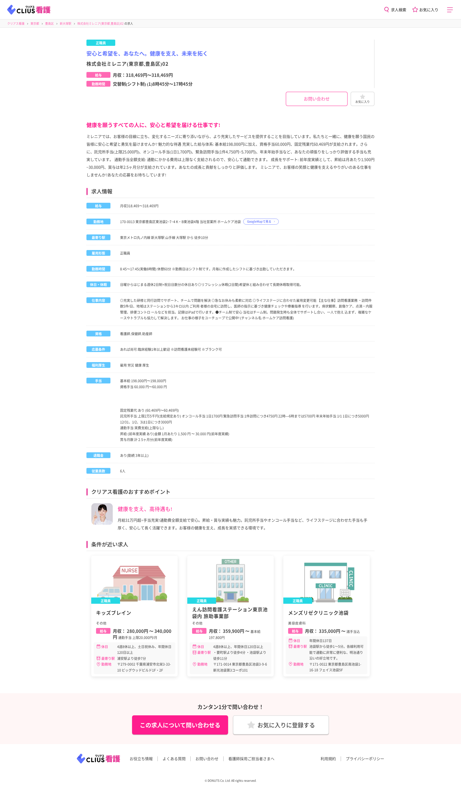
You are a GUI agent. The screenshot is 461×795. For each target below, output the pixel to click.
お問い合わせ (317, 99)
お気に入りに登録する (286, 725)
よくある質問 (174, 758)
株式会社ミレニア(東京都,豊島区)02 (100, 23)
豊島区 (49, 23)
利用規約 (328, 758)
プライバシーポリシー (365, 758)
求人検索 (398, 9)
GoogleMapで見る (259, 221)
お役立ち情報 (141, 758)
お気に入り (428, 9)
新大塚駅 (65, 23)
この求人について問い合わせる (180, 725)
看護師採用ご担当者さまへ (251, 758)
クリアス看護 (15, 23)
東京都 (34, 23)
